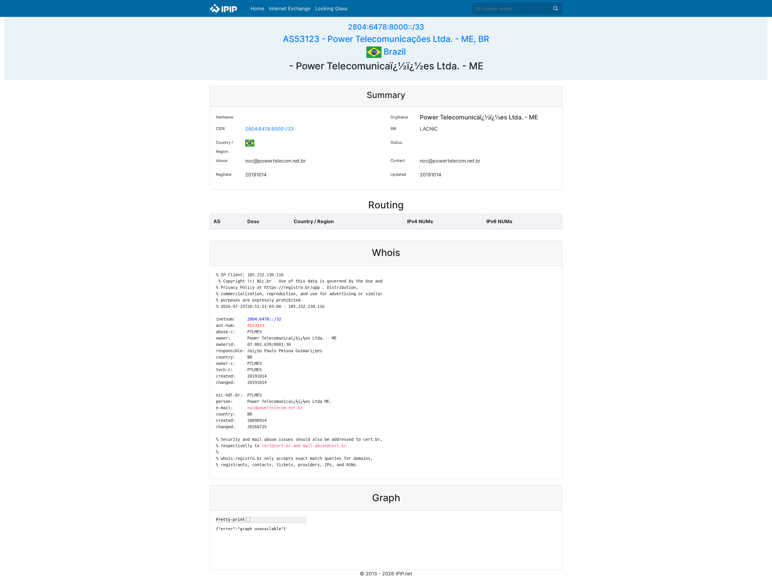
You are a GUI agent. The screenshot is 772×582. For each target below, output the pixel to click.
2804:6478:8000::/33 (386, 27)
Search (555, 8)
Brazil (393, 51)
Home (257, 8)
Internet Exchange (289, 8)
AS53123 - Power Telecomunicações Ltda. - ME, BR (386, 39)
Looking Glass (331, 8)
